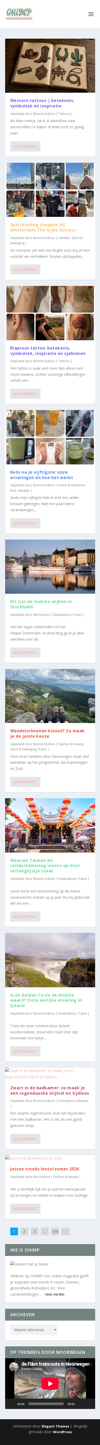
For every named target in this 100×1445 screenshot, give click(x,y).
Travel (77, 615)
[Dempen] (80, 1403)
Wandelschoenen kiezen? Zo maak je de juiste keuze (47, 733)
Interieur (82, 1101)
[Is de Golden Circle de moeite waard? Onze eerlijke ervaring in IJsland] (50, 960)
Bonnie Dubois (44, 114)
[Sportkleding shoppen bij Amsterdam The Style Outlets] (50, 190)
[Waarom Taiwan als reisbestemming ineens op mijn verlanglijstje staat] (50, 825)
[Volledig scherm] (88, 1403)
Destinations (62, 615)
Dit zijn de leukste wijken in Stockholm (41, 604)
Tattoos (63, 114)
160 (55, 1231)
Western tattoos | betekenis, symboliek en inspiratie (42, 103)
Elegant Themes (55, 1426)
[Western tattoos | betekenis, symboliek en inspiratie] (50, 66)
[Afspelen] (11, 1403)
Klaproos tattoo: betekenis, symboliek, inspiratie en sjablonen (48, 350)
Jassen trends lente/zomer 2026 (44, 1169)
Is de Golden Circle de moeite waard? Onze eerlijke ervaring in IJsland (46, 1000)
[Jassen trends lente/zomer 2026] (50, 1158)
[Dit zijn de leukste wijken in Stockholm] (50, 567)
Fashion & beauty (70, 744)
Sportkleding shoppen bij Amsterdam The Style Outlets (43, 227)
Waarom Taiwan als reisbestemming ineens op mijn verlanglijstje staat (45, 865)
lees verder (55, 1294)
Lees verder (24, 146)
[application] (50, 1383)
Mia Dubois (41, 615)
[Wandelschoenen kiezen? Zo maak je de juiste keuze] (50, 696)
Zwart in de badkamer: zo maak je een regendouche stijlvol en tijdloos (49, 1090)
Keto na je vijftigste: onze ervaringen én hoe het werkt (41, 474)
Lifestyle (64, 238)
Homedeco (66, 1101)
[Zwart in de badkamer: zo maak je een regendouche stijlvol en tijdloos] (50, 1074)
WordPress (62, 1432)
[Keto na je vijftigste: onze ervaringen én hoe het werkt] (50, 437)
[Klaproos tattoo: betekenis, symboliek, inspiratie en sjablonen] (50, 313)
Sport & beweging (23, 749)
